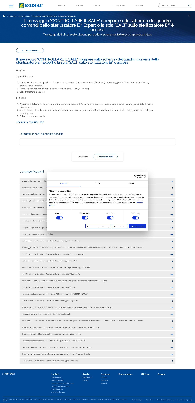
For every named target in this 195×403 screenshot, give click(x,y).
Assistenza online (24, 16)
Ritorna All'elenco (32, 50)
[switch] (85, 218)
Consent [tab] (63, 183)
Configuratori (88, 377)
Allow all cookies (137, 227)
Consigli (86, 380)
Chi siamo (139, 5)
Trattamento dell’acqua (60, 386)
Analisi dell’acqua (58, 392)
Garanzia (104, 380)
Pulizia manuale (57, 380)
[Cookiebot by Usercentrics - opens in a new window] (136, 176)
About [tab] (131, 183)
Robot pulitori (56, 377)
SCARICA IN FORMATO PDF (30, 122)
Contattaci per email (105, 157)
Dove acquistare (118, 5)
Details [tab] (97, 183)
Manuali (104, 383)
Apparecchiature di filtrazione (62, 383)
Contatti (104, 377)
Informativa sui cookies (164, 400)
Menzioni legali (137, 400)
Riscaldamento (57, 389)
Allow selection (120, 227)
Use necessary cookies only (98, 227)
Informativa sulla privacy (184, 400)
